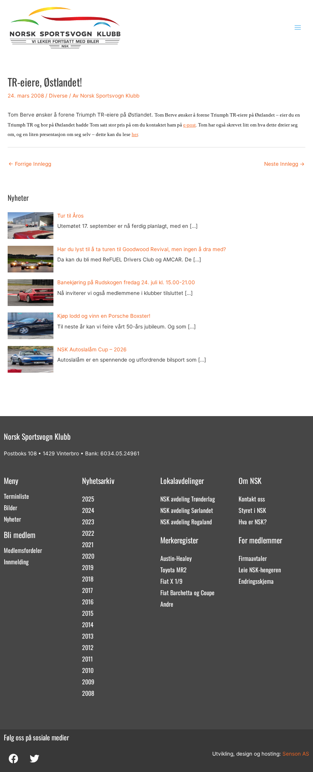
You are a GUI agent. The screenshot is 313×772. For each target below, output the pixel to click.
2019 (88, 567)
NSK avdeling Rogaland (186, 521)
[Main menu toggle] (298, 27)
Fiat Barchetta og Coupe (187, 592)
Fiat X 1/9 (171, 581)
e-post (189, 125)
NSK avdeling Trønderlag (187, 498)
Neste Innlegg (284, 164)
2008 (88, 693)
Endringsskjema (256, 581)
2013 (88, 636)
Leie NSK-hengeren (260, 569)
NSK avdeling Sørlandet (186, 510)
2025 (88, 498)
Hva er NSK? (253, 521)
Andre (166, 604)
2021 (88, 544)
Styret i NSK (252, 510)
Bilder (10, 507)
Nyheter (12, 519)
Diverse (58, 96)
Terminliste (16, 496)
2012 (88, 647)
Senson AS (295, 754)
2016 (88, 601)
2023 (88, 521)
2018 (88, 578)
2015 (88, 613)
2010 (88, 670)
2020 (88, 556)
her (135, 134)
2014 (88, 624)
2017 (87, 590)
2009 (88, 681)
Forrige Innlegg (29, 164)
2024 (88, 510)
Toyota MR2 (173, 569)
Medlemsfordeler (23, 550)
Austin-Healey (176, 558)
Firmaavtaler (253, 558)
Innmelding (16, 561)
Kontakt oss (252, 498)
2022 (88, 533)
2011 (87, 658)
